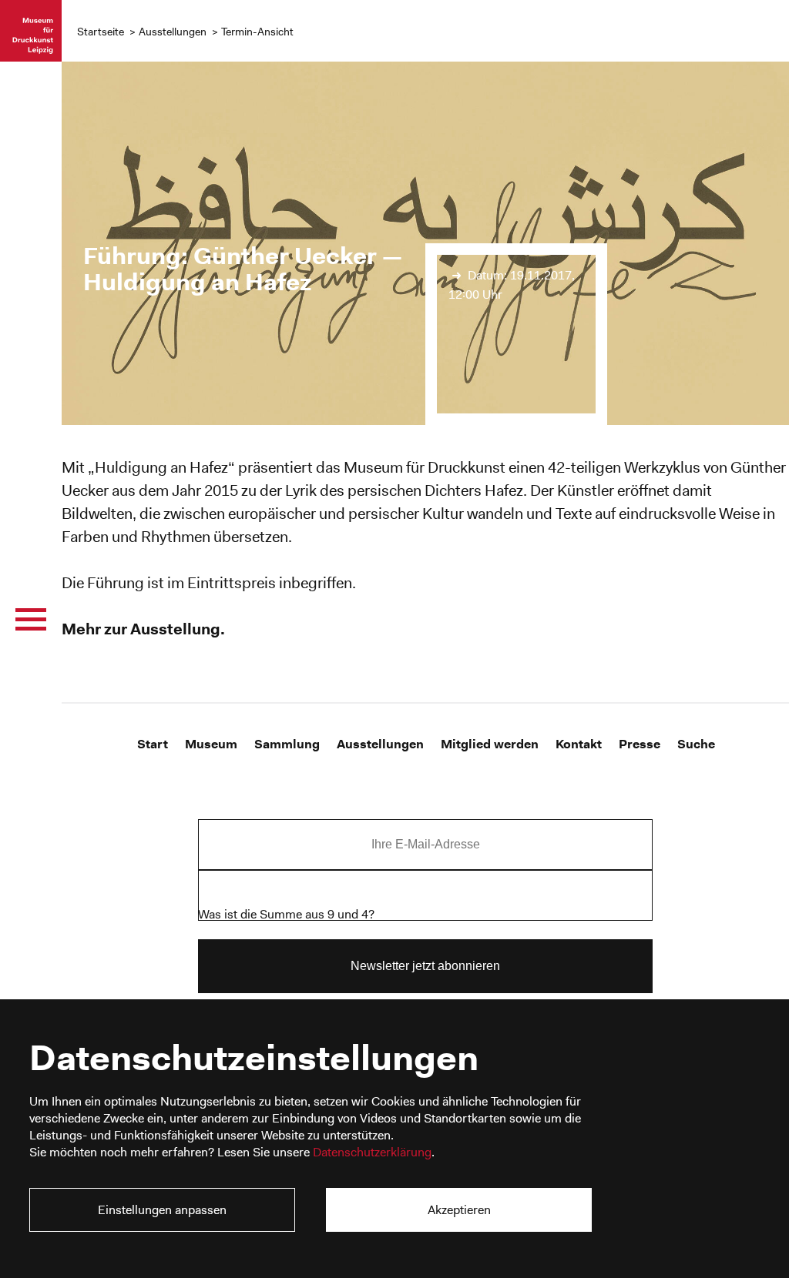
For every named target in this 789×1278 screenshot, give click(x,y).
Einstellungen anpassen (162, 1210)
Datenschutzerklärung (372, 1152)
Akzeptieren (459, 1210)
